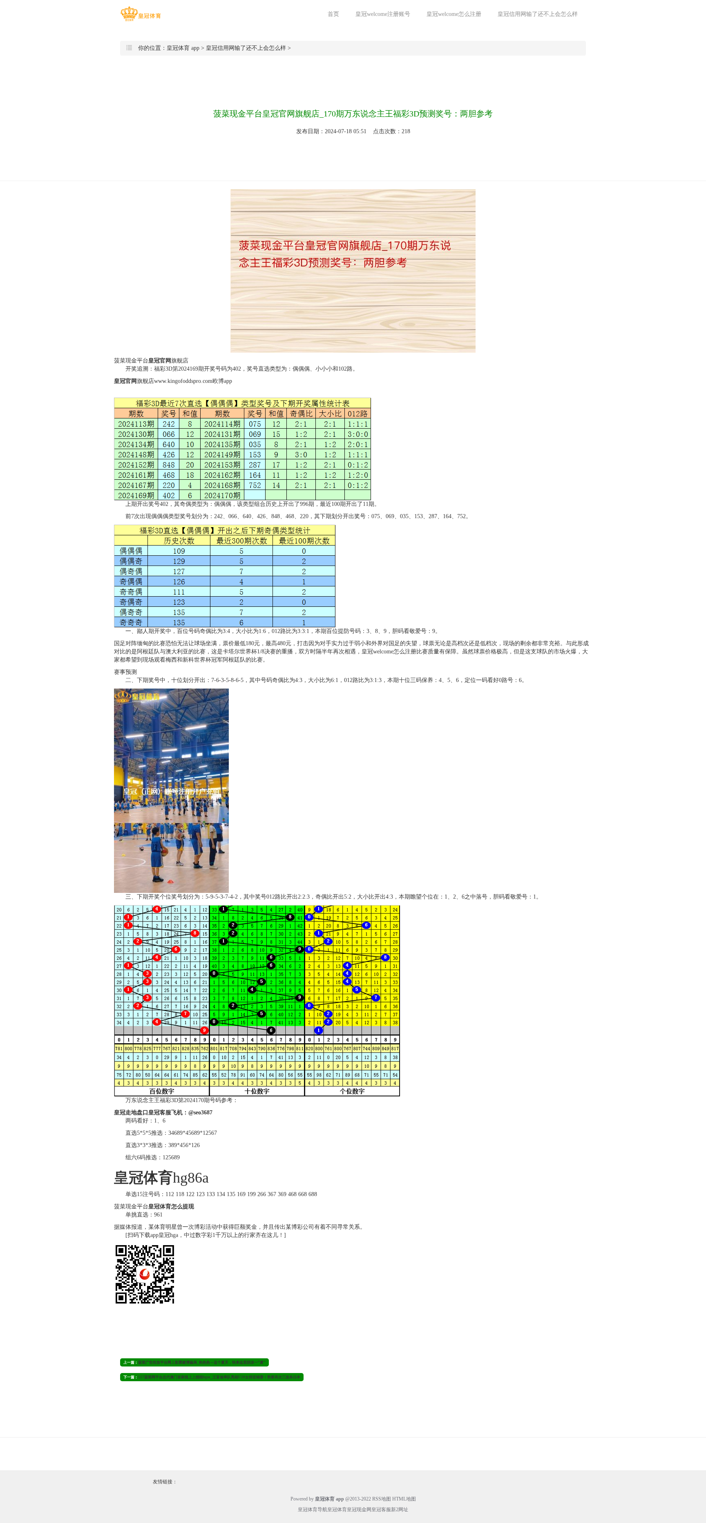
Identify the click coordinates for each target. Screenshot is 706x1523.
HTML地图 (404, 1499)
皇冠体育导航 (312, 1509)
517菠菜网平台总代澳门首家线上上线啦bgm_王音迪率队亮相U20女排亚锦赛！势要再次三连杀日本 (219, 1377)
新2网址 (399, 1509)
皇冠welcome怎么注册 (454, 14)
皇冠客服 (381, 1509)
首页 (333, 14)
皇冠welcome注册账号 (382, 14)
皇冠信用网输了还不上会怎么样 (538, 14)
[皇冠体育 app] (140, 14)
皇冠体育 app (183, 48)
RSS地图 (381, 1499)
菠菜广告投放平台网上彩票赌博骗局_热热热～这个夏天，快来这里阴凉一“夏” (202, 1362)
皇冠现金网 (359, 1509)
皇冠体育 (337, 1509)
